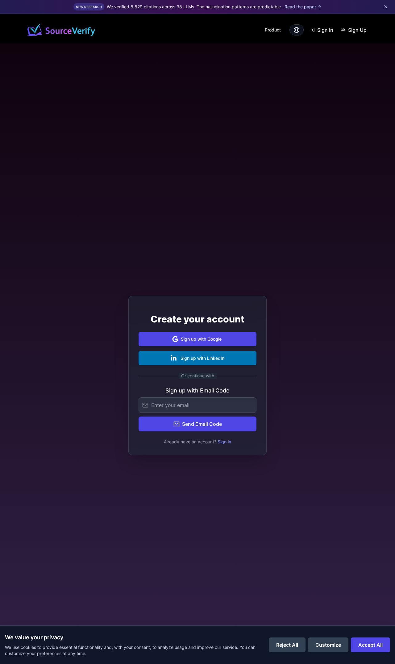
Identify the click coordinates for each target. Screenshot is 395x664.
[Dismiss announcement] (385, 6)
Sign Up (357, 30)
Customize (328, 645)
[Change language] (296, 29)
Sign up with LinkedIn (202, 358)
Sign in (224, 441)
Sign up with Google (201, 339)
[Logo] (61, 30)
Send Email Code (202, 424)
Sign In (325, 30)
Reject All (287, 645)
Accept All (370, 645)
